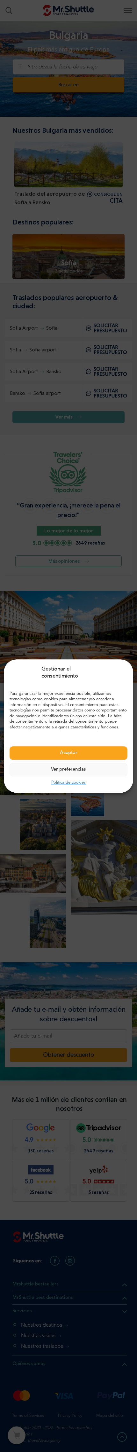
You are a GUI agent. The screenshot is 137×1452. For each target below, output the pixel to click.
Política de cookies (68, 783)
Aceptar (68, 752)
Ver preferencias (68, 769)
